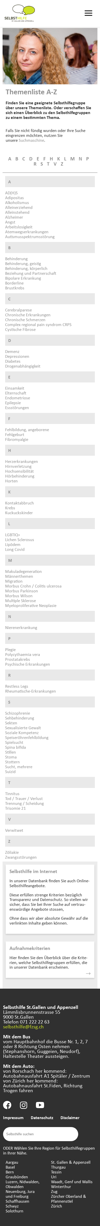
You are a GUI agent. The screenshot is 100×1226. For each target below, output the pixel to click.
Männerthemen (19, 576)
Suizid (10, 771)
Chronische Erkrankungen (28, 315)
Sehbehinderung (19, 718)
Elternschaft (15, 393)
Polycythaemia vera (22, 654)
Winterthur (61, 1186)
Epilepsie (13, 403)
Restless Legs (16, 686)
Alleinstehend (17, 212)
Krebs (10, 508)
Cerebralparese (18, 310)
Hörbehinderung (19, 476)
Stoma (11, 757)
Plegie (10, 649)
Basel (10, 1167)
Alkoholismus (17, 202)
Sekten (11, 723)
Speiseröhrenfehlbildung (26, 737)
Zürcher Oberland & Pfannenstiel (68, 1198)
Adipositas (14, 197)
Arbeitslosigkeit (19, 227)
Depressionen (17, 356)
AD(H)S (11, 193)
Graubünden (17, 1177)
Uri (53, 1177)
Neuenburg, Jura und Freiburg (20, 1193)
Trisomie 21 (15, 808)
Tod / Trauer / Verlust (24, 798)
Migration (14, 581)
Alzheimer (14, 217)
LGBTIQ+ (12, 535)
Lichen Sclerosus (19, 539)
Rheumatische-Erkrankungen (30, 691)
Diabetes (13, 361)
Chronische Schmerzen (25, 319)
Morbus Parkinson (21, 591)
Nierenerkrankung (21, 627)
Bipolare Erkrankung (23, 278)
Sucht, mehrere (18, 766)
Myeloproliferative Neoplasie (30, 605)
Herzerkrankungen (21, 461)
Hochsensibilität (19, 471)
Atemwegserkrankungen (26, 232)
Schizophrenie (17, 713)
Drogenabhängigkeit (23, 366)
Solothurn (14, 1211)
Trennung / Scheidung (24, 803)
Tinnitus (12, 793)
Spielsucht (14, 742)
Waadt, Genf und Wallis (72, 1181)
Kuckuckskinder (19, 512)
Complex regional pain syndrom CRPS (38, 324)
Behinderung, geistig (23, 263)
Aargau (12, 1162)
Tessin (56, 1172)
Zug (54, 1191)
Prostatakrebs (17, 659)
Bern (10, 1172)
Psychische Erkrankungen (27, 664)
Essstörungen (17, 407)
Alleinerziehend (19, 207)
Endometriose (17, 398)
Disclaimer (70, 1117)
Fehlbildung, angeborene (27, 429)
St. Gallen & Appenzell (71, 1162)
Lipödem (13, 544)
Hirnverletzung (18, 466)
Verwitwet (14, 830)
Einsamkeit (14, 388)
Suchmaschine (31, 140)
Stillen (10, 752)
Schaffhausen (17, 1201)
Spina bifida (15, 747)
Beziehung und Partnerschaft (30, 273)
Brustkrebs (14, 288)
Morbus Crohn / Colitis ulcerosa (33, 586)
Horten (11, 481)
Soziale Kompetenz (22, 732)
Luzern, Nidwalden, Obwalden (22, 1184)
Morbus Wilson (19, 596)
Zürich (56, 1206)
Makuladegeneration (23, 571)
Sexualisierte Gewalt (23, 728)
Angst (10, 222)
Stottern (12, 762)
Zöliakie (12, 852)
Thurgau (58, 1167)
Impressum (13, 1117)
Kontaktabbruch (19, 503)
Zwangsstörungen (21, 857)
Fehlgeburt (14, 434)
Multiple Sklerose (20, 600)
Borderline (14, 283)
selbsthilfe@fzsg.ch (23, 1026)
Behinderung (16, 258)
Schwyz (12, 1206)
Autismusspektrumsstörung (30, 236)
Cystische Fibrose (20, 329)
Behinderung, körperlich (26, 268)
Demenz (12, 351)
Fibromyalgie (16, 439)
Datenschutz (42, 1117)
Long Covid (15, 549)
